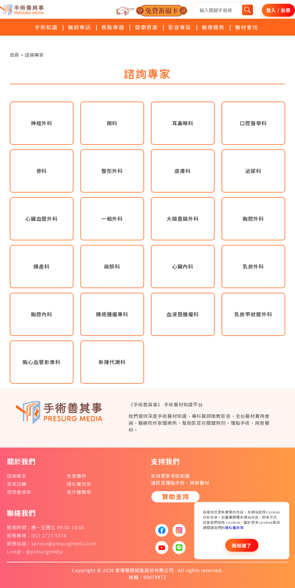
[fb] (159, 530)
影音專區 (179, 27)
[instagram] (177, 530)
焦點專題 (112, 27)
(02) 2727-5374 (49, 535)
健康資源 (146, 27)
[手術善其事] (61, 411)
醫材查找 (246, 27)
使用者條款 (19, 491)
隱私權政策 (234, 527)
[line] (177, 547)
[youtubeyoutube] (159, 547)
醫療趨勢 (213, 27)
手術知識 (46, 27)
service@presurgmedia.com (64, 543)
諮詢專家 (17, 475)
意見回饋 (17, 483)
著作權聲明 (79, 491)
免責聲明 (76, 475)
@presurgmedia (44, 551)
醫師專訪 (79, 27)
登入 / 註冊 (278, 10)
